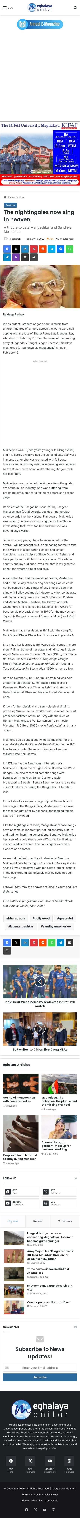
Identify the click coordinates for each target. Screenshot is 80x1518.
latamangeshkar (21, 926)
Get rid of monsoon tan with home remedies (19, 1099)
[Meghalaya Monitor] (40, 8)
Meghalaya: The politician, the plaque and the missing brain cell (59, 1101)
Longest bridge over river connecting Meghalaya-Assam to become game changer (50, 1237)
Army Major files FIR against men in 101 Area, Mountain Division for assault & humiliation (50, 1255)
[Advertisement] (40, 77)
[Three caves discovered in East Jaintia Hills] (14, 1274)
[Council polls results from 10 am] (14, 1307)
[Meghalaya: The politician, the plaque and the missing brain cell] (59, 1084)
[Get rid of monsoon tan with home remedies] (21, 1084)
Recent (38, 1221)
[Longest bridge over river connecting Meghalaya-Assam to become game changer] (14, 1238)
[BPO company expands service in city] (14, 1291)
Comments (65, 1221)
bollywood (42, 918)
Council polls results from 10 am (49, 1302)
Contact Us (51, 1500)
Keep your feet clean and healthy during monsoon (20, 1157)
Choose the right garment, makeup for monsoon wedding (56, 1145)
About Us (36, 1500)
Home (10, 197)
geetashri (66, 918)
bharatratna (16, 918)
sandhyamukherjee (57, 926)
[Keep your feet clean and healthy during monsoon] (21, 1133)
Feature (20, 197)
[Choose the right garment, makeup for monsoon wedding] (59, 1127)
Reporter (13, 238)
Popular (13, 1221)
